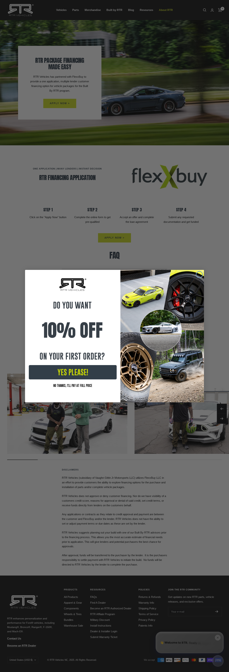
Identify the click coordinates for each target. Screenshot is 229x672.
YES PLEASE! (72, 372)
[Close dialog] (199, 274)
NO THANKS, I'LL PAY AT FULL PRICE (72, 385)
